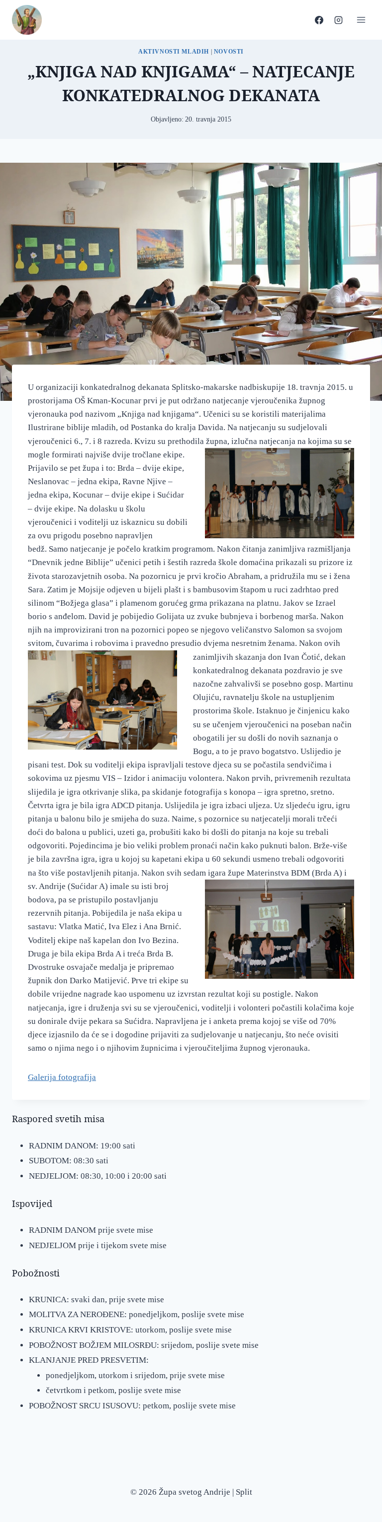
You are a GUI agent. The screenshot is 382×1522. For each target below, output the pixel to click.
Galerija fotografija (62, 1077)
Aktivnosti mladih (173, 51)
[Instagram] (338, 19)
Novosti (229, 51)
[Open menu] (361, 19)
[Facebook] (318, 19)
